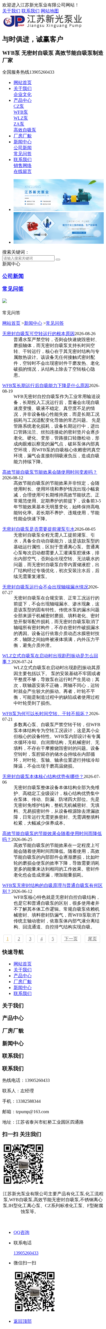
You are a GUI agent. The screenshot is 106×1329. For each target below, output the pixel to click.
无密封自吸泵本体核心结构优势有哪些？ (43, 776)
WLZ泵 (21, 118)
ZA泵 (19, 124)
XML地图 (64, 1222)
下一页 (71, 938)
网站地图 (50, 10)
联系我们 (30, 10)
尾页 (92, 938)
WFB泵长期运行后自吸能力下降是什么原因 (45, 385)
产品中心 (23, 100)
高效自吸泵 (25, 130)
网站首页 (23, 82)
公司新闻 (23, 147)
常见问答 (23, 153)
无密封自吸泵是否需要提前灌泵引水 (38, 529)
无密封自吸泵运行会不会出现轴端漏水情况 (45, 587)
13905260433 (26, 1253)
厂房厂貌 (23, 135)
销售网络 (23, 165)
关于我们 (11, 10)
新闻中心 (23, 141)
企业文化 (23, 94)
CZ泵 (19, 106)
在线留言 (23, 171)
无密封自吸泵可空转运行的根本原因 (38, 333)
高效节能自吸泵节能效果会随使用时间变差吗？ (49, 472)
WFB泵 (21, 112)
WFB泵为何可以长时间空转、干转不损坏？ (45, 713)
